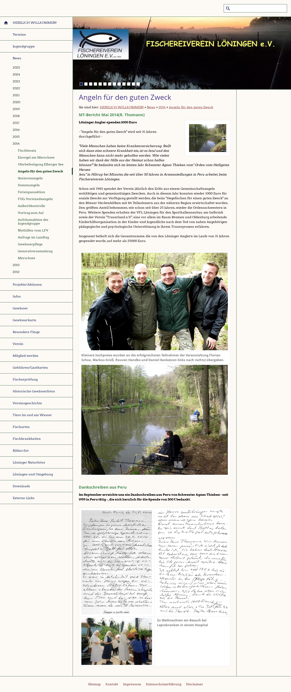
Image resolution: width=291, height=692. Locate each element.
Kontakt (112, 684)
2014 (162, 107)
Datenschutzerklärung (163, 684)
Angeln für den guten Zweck (191, 107)
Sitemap (94, 684)
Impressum (132, 684)
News (151, 107)
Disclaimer (194, 684)
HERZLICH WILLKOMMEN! (122, 107)
